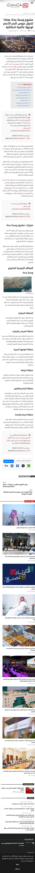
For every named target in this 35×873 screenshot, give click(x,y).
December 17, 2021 (23, 138)
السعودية (28, 476)
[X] (23, 466)
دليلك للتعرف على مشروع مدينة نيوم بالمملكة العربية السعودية (17, 492)
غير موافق (17, 869)
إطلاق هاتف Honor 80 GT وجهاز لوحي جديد (12, 843)
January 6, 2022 (25, 450)
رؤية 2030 (21, 476)
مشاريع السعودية (27, 13)
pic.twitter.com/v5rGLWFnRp (21, 209)
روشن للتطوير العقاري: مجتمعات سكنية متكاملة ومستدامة (15, 484)
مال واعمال (21, 791)
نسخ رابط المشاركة (8, 461)
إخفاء (20, 84)
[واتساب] (28, 466)
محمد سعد (21, 845)
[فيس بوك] (17, 466)
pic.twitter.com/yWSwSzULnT (20, 131)
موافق (17, 864)
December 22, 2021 (23, 216)
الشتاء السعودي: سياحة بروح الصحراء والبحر (26, 527)
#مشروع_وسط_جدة (24, 120)
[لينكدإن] (12, 466)
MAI (29, 30)
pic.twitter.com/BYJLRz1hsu (21, 443)
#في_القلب (26, 128)
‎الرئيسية (33, 13)
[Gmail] (6, 466)
